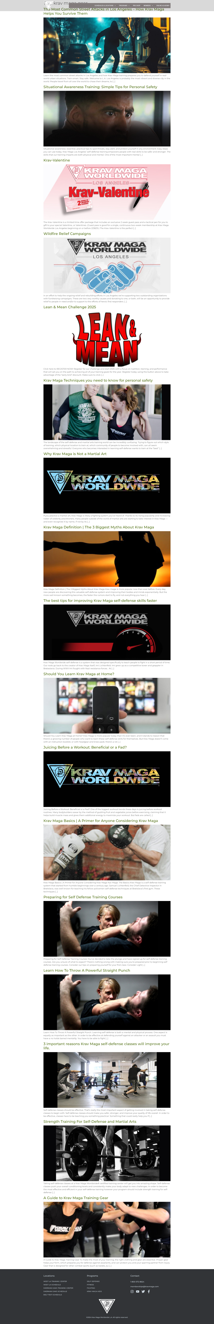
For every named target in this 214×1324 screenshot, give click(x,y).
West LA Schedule (52, 1285)
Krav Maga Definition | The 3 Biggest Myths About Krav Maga (98, 527)
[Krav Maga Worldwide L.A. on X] (143, 1291)
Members (147, 6)
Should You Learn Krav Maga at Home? (78, 674)
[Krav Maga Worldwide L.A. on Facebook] (148, 1291)
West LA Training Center (55, 1281)
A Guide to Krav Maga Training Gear (75, 1198)
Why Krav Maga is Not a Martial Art (75, 454)
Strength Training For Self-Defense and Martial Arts (89, 1121)
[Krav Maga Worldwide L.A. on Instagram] (132, 1291)
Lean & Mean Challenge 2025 (69, 307)
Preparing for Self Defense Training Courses (82, 897)
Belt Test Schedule (52, 1295)
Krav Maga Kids (94, 1291)
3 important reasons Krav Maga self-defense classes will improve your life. (106, 1046)
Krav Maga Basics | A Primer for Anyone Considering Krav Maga (100, 821)
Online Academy (162, 6)
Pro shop (136, 6)
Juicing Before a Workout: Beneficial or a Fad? (85, 747)
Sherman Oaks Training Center (58, 1288)
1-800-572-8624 (137, 1282)
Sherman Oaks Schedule (55, 1291)
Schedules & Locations (104, 6)
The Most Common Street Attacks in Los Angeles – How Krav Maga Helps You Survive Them (103, 11)
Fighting (91, 1288)
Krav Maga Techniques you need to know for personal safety (98, 380)
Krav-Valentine (56, 160)
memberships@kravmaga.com (144, 1286)
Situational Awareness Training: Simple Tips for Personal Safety (100, 87)
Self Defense (93, 1281)
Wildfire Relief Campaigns (67, 233)
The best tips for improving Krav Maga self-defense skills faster (100, 600)
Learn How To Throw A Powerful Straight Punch (86, 970)
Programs (123, 6)
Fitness (90, 1285)
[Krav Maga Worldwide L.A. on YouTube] (137, 1291)
